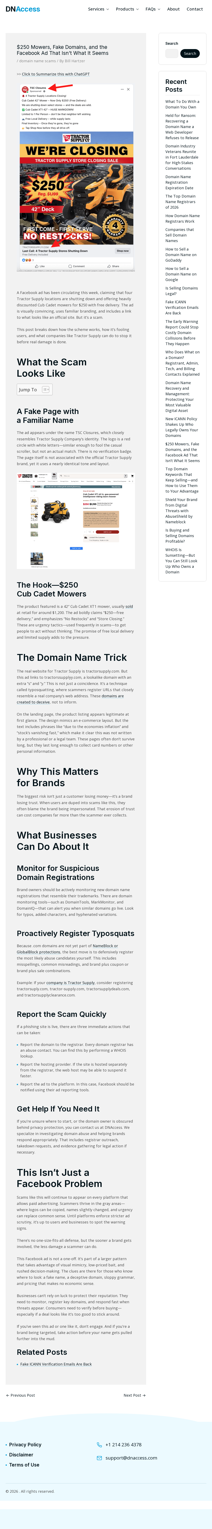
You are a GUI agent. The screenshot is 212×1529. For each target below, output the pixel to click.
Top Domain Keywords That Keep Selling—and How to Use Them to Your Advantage (182, 480)
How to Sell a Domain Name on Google (180, 274)
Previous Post (20, 1395)
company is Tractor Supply (70, 982)
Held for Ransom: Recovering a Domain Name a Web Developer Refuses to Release (182, 126)
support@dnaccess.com (131, 1458)
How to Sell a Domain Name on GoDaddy (180, 255)
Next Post (135, 1395)
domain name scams (37, 60)
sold (129, 606)
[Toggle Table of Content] (43, 389)
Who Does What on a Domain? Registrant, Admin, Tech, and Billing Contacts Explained (182, 363)
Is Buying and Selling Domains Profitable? (179, 536)
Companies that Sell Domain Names (179, 235)
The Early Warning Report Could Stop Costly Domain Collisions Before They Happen (182, 332)
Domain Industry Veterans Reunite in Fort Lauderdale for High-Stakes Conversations (181, 157)
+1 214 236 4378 (124, 1444)
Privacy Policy (25, 1444)
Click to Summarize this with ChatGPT (56, 74)
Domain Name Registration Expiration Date (179, 182)
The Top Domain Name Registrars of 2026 (180, 202)
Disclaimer (21, 1454)
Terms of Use (24, 1465)
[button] (106, 9)
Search (171, 43)
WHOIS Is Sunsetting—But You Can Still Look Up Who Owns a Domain (181, 560)
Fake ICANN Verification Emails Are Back (56, 1364)
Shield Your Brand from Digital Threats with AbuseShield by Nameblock (181, 510)
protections (49, 951)
